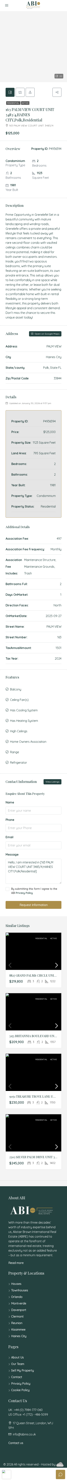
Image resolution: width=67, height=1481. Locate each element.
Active (25, 103)
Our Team (17, 1364)
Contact (16, 1377)
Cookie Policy (20, 1390)
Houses (16, 1284)
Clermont (17, 1316)
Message (12, 854)
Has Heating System (24, 721)
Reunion (16, 1323)
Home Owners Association (28, 741)
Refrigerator (18, 762)
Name (10, 802)
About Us (17, 1357)
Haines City (18, 1336)
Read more (16, 1263)
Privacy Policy (24, 893)
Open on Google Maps (46, 333)
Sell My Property (22, 1370)
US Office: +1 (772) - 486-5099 (28, 1414)
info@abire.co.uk (24, 1434)
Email (9, 837)
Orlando (17, 1297)
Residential (13, 103)
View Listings (52, 781)
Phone (10, 820)
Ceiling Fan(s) (19, 700)
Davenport (18, 1310)
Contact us (15, 1443)
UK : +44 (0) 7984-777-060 (25, 1410)
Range (14, 752)
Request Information (34, 905)
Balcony (15, 689)
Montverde (18, 1303)
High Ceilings (18, 731)
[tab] (10, 92)
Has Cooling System (24, 710)
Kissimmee (18, 1329)
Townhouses (19, 1290)
